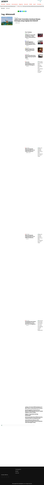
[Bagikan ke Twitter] (22, 11)
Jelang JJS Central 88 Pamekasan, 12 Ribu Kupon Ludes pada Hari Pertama (30, 36)
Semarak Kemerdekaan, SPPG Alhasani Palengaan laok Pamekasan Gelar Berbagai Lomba (30, 64)
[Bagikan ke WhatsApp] (24, 11)
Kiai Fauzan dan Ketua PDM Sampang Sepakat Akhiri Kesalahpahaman (30, 56)
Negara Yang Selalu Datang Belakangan (29, 49)
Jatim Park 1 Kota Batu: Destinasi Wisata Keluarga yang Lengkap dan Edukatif (27, 20)
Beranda (3, 4)
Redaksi (16, 471)
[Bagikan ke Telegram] (25, 11)
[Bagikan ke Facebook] (20, 11)
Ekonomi (26, 4)
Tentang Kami (18, 469)
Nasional (8, 4)
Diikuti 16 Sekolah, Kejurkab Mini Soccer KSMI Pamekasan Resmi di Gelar (30, 150)
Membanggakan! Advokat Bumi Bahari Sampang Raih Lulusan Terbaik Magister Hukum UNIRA (30, 43)
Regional (21, 4)
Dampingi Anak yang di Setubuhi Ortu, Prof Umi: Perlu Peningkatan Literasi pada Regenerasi (30, 323)
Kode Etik (17, 473)
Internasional (15, 4)
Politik (30, 4)
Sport (34, 4)
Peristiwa (39, 4)
